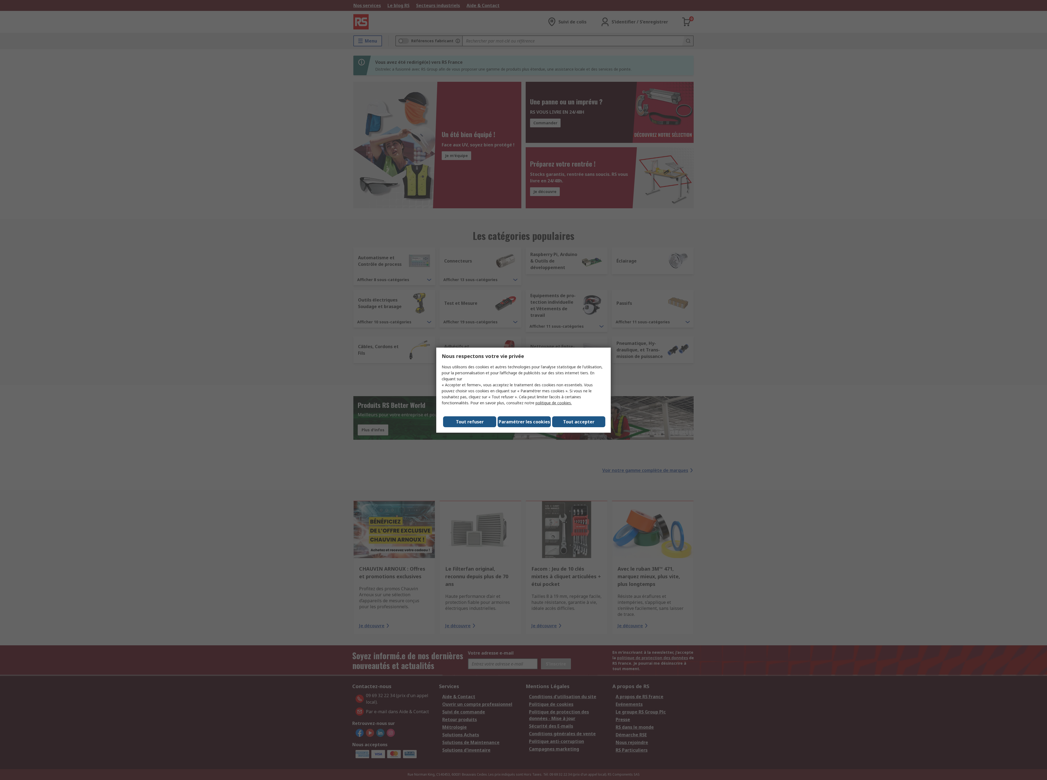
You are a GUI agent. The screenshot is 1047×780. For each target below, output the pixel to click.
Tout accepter (578, 422)
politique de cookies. (553, 402)
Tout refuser (470, 422)
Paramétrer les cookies (524, 422)
